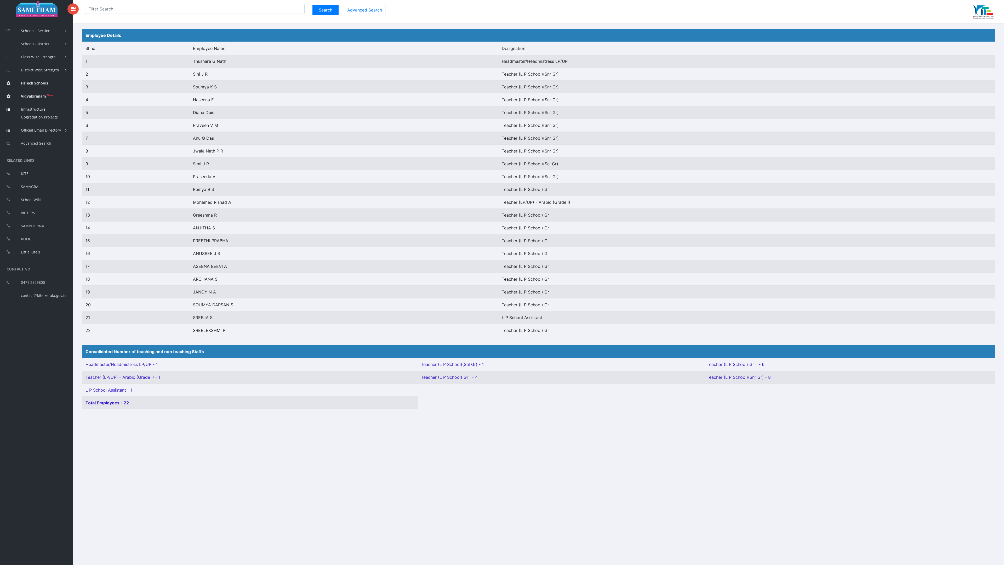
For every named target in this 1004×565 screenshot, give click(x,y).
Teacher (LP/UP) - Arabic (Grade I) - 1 (122, 377)
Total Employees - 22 (107, 402)
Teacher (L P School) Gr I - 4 (449, 377)
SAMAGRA (29, 186)
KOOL (26, 238)
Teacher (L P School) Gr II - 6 (736, 364)
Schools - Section (35, 30)
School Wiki (31, 199)
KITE (24, 173)
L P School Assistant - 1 (108, 390)
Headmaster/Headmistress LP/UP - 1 (121, 364)
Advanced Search (36, 143)
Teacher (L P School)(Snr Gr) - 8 (739, 377)
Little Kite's (30, 252)
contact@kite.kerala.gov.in (44, 295)
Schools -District (35, 43)
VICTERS (28, 212)
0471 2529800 (33, 282)
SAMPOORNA (32, 225)
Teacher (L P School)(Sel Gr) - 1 (452, 364)
